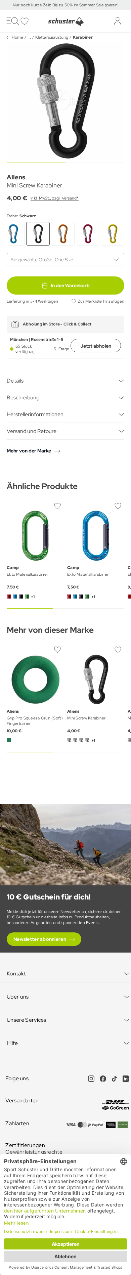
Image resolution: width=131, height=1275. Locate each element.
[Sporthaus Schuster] (65, 21)
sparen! (111, 5)
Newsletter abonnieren (39, 939)
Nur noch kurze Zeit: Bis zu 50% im (46, 5)
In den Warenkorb (70, 285)
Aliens (16, 177)
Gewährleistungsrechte (33, 1151)
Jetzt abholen (95, 346)
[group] (65, 101)
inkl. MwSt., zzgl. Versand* (54, 198)
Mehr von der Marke (29, 451)
